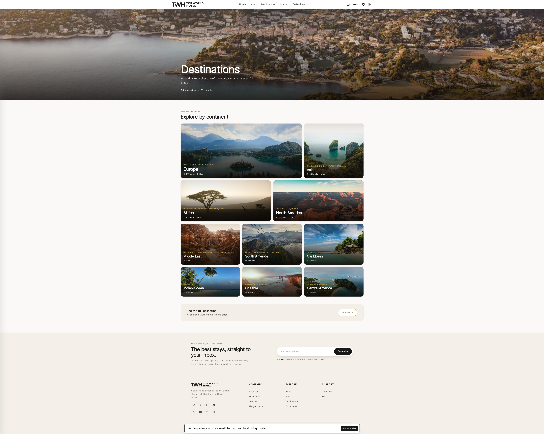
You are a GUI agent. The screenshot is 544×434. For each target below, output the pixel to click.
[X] (193, 412)
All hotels (346, 312)
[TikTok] (207, 412)
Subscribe (343, 351)
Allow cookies (349, 428)
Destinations (268, 4)
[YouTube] (200, 412)
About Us (253, 391)
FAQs (324, 396)
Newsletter (254, 396)
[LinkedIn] (207, 405)
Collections (299, 4)
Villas (254, 4)
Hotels (242, 4)
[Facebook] (200, 405)
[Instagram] (193, 405)
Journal (284, 4)
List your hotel (256, 406)
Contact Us (327, 391)
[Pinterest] (213, 405)
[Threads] (213, 412)
